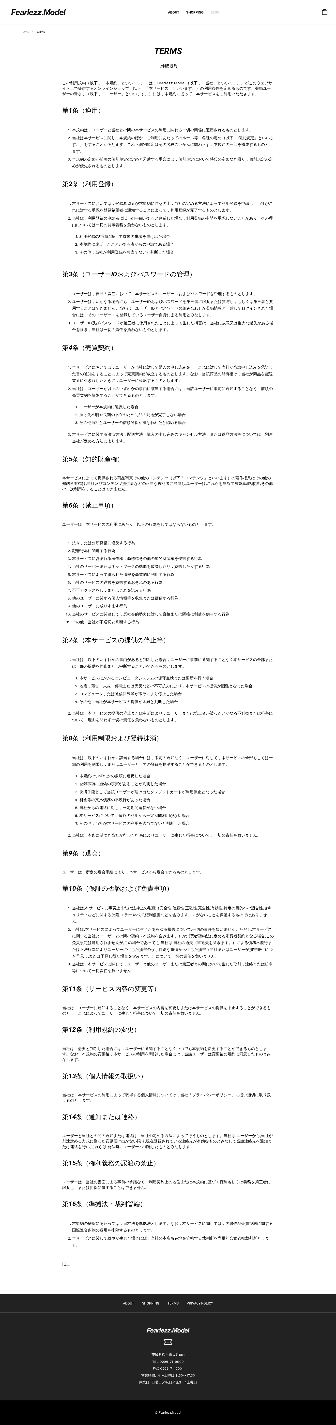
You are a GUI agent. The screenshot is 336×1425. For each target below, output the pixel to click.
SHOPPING (195, 12)
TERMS (173, 1303)
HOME (24, 31)
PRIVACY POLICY (200, 1303)
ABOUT (173, 12)
